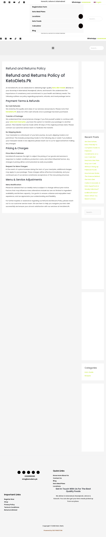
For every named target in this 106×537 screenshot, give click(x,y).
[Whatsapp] (38, 472)
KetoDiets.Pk (11, 112)
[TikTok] (19, 2)
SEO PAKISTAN (57, 530)
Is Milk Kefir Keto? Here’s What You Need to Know (91, 196)
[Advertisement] (93, 95)
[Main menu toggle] (53, 48)
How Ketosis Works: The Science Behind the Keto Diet (92, 176)
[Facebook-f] (33, 472)
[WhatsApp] (24, 2)
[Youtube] (14, 2)
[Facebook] (4, 2)
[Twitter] (23, 472)
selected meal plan (18, 122)
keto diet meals (58, 88)
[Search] (101, 19)
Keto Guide (89, 372)
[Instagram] (9, 2)
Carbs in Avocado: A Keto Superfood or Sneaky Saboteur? (92, 186)
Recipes (88, 376)
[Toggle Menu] (81, 16)
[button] (97, 2)
